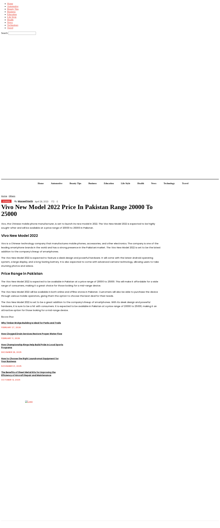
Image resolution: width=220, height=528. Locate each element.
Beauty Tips (13, 9)
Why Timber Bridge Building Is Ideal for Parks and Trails (31, 322)
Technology (12, 25)
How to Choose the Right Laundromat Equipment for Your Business (30, 360)
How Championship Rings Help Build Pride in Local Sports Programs (32, 346)
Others (12, 196)
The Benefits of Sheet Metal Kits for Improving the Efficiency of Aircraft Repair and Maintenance (28, 374)
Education (12, 14)
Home (10, 3)
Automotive (12, 6)
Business (11, 11)
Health (10, 20)
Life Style (11, 17)
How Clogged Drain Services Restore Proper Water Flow (31, 333)
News (10, 22)
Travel (10, 28)
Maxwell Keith (25, 201)
